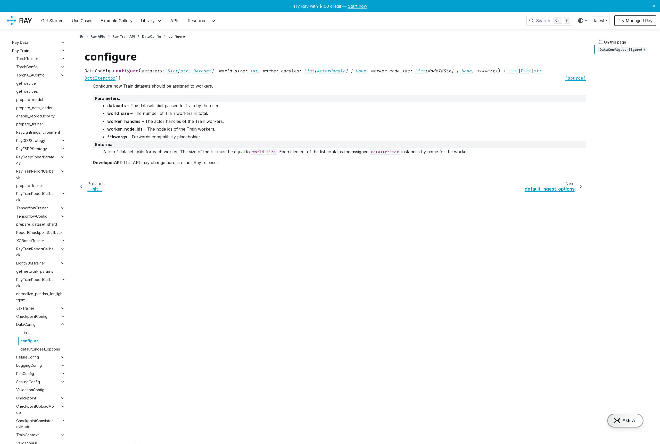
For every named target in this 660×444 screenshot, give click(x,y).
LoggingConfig (29, 365)
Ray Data (20, 42)
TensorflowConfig (31, 216)
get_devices (27, 91)
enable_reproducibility (35, 116)
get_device (26, 83)
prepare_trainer (29, 124)
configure (29, 341)
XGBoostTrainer (30, 240)
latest (599, 20)
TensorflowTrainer (32, 208)
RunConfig (25, 373)
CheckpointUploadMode (35, 409)
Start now (357, 6)
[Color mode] (582, 20)
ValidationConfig (30, 390)
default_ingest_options (40, 349)
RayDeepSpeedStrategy (35, 160)
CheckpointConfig (31, 316)
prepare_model (29, 99)
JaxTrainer (25, 308)
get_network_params (34, 271)
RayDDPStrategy (30, 140)
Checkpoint (26, 398)
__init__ (26, 332)
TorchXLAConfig (30, 75)
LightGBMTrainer (30, 263)
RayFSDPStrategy (31, 149)
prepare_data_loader (34, 108)
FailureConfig (27, 357)
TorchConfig (27, 67)
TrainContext (27, 435)
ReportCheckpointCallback (39, 232)
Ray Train (20, 50)
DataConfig (26, 324)
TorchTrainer (27, 58)
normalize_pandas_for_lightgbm (39, 297)
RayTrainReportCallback (35, 174)
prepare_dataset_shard (36, 224)
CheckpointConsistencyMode (35, 424)
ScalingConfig (28, 382)
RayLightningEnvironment (38, 132)
